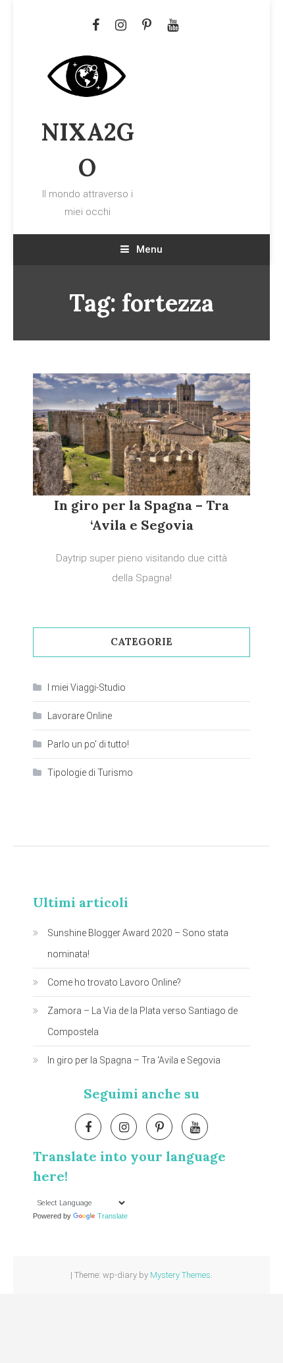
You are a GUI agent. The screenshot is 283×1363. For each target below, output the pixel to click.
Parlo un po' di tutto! (88, 744)
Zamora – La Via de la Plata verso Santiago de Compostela (142, 1021)
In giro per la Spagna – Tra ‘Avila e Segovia (133, 1060)
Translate (112, 1216)
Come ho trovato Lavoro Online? (114, 982)
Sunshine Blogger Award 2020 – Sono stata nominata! (137, 943)
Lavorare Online (79, 716)
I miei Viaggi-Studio (86, 687)
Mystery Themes (180, 1275)
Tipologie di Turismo (90, 772)
